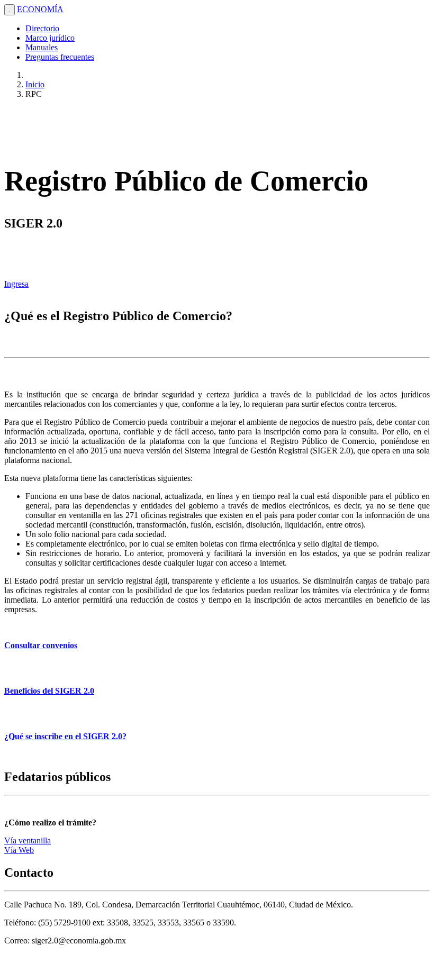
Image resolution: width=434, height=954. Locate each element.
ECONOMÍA (40, 9)
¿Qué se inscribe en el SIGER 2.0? (65, 736)
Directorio (42, 28)
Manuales (41, 47)
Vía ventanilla (27, 840)
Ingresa (16, 283)
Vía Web (19, 850)
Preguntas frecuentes (59, 56)
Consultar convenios (40, 645)
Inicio (34, 84)
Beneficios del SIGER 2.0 (49, 690)
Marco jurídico (50, 37)
